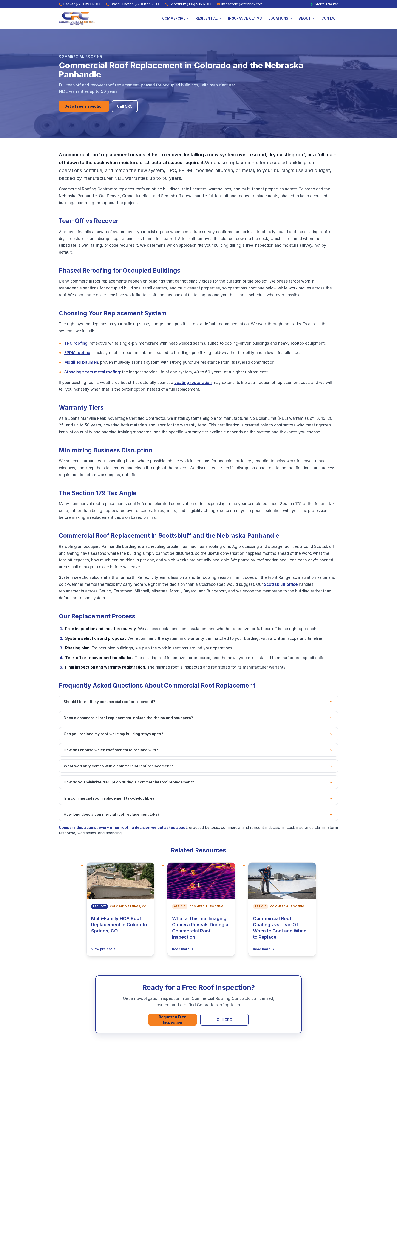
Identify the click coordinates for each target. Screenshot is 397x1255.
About (305, 18)
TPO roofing (76, 343)
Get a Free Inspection (84, 106)
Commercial (173, 18)
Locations (279, 18)
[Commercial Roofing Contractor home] (77, 18)
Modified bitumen (81, 362)
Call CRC (125, 106)
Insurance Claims (245, 18)
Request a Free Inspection (172, 1020)
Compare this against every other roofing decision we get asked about (123, 827)
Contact (329, 18)
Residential (207, 18)
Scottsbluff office (281, 584)
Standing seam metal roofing (92, 372)
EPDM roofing (77, 352)
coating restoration (193, 382)
